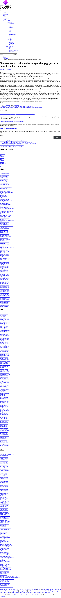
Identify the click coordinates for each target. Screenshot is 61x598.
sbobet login (45, 589)
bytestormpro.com (4, 526)
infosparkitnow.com (4, 324)
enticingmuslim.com (4, 224)
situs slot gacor (57, 589)
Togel (4, 19)
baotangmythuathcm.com (6, 215)
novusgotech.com (4, 414)
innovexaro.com (4, 397)
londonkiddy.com (4, 580)
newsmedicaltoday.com (5, 569)
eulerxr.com (3, 533)
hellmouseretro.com (4, 228)
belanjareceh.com (4, 183)
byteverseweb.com (4, 385)
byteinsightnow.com (4, 293)
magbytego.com (4, 334)
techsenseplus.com (4, 277)
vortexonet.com (3, 465)
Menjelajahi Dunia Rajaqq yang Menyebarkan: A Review (12, 121)
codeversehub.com (4, 383)
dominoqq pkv (56, 591)
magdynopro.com (4, 268)
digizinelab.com (3, 367)
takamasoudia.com (4, 234)
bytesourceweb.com (4, 291)
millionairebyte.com (4, 584)
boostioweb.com (4, 457)
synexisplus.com (4, 463)
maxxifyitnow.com (4, 401)
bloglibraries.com (4, 219)
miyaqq (27, 592)
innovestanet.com (4, 409)
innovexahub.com (4, 467)
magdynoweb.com (4, 373)
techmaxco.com (3, 506)
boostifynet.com (4, 487)
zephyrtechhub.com (4, 436)
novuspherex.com (4, 482)
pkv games (11, 32)
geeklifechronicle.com (5, 516)
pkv (10, 26)
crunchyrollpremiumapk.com (7, 208)
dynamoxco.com (4, 417)
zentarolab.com (3, 440)
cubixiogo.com (3, 429)
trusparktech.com (4, 485)
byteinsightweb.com (4, 255)
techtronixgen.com (4, 259)
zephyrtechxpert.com (5, 365)
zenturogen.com (4, 418)
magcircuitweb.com (4, 262)
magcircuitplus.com (4, 299)
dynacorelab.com (4, 469)
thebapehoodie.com (4, 222)
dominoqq (11, 23)
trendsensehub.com (4, 530)
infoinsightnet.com (4, 336)
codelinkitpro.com (4, 316)
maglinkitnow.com (4, 254)
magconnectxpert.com (5, 361)
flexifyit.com (3, 412)
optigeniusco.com (4, 481)
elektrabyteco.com (4, 359)
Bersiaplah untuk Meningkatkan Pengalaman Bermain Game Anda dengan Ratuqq (17, 114)
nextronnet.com (3, 416)
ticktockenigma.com (4, 532)
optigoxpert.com (4, 491)
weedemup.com (3, 563)
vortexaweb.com (4, 479)
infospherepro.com (4, 517)
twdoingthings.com (4, 235)
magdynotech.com (4, 393)
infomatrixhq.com (4, 349)
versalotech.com (4, 505)
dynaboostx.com (4, 496)
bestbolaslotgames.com (5, 556)
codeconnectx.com (4, 343)
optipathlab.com (4, 459)
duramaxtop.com (4, 232)
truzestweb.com (3, 437)
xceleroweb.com (4, 442)
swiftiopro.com (3, 502)
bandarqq (11, 27)
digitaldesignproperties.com (6, 192)
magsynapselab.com (4, 258)
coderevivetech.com (4, 294)
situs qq (2, 156)
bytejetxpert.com (4, 303)
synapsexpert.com (4, 438)
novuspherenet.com (4, 430)
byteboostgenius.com (5, 387)
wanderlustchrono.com (5, 528)
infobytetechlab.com (5, 287)
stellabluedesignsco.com (5, 236)
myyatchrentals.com (4, 203)
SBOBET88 (6, 18)
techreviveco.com (4, 375)
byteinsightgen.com (4, 282)
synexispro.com (3, 573)
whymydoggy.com (4, 173)
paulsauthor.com (4, 238)
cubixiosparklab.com (5, 350)
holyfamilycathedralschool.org (7, 579)
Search (1, 135)
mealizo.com (3, 195)
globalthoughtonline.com (6, 200)
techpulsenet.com (4, 363)
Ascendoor (49, 594)
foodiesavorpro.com (4, 518)
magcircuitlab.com (4, 355)
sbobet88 (11, 42)
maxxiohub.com (4, 477)
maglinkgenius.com (4, 354)
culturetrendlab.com (4, 529)
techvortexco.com (4, 326)
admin (9, 69)
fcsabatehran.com (4, 230)
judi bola (11, 40)
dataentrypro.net (4, 179)
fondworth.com (3, 188)
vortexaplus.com (4, 428)
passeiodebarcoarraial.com (6, 187)
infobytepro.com (4, 332)
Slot (4, 15)
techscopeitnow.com (5, 301)
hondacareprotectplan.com (6, 210)
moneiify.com (3, 201)
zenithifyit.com (3, 475)
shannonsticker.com (4, 184)
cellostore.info (3, 197)
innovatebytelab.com (5, 331)
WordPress (2, 596)
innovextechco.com (4, 353)
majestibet (22, 592)
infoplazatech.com (4, 328)
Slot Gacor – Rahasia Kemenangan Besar (8, 128)
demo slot (2, 154)
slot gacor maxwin (13, 50)
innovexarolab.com (4, 286)
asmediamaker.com (4, 199)
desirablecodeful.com (5, 239)
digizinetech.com (4, 283)
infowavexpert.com (4, 272)
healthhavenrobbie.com (5, 544)
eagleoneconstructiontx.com (6, 546)
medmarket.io (3, 243)
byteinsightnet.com (4, 339)
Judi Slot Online (10, 46)
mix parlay (11, 43)
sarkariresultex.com (4, 193)
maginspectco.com (4, 305)
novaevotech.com (4, 351)
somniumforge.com (4, 218)
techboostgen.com (4, 318)
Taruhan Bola (9, 39)
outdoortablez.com (4, 244)
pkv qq (10, 589)
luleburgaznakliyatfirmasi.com (7, 220)
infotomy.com (3, 246)
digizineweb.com (4, 342)
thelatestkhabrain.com (5, 191)
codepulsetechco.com (5, 340)
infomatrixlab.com (4, 382)
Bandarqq (5, 14)
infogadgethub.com (4, 315)
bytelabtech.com (4, 320)
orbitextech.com (4, 536)
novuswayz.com (4, 493)
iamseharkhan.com (4, 189)
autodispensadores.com (5, 567)
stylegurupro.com (4, 512)
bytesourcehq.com (4, 338)
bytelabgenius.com (4, 266)
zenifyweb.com (3, 538)
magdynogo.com (4, 306)
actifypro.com (3, 494)
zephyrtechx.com (4, 490)
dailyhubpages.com (4, 552)
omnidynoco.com (4, 434)
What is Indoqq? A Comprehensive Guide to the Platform (13, 141)
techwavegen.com (4, 279)
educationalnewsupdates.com (7, 454)
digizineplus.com (4, 395)
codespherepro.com (4, 289)
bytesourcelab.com (4, 398)
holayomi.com (3, 575)
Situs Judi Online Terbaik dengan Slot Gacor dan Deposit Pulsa (24, 594)
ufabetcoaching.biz (4, 581)
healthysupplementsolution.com (7, 247)
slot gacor (11, 49)
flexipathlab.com (4, 425)
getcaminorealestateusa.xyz (6, 587)
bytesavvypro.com (4, 281)
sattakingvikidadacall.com (6, 554)
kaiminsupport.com (4, 181)
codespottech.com (4, 248)
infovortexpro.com (4, 298)
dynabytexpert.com (4, 410)
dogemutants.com (4, 231)
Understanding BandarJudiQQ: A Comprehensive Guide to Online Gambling (18, 143)
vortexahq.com (3, 474)
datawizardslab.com (4, 513)
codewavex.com (4, 357)
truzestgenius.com (4, 362)
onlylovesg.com (3, 549)
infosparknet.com (4, 399)
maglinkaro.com (4, 377)
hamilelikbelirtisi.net (4, 504)
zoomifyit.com (3, 446)
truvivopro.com (3, 471)
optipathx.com (3, 405)
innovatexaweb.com (4, 322)
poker (10, 31)
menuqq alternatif (4, 589)
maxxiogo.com (3, 413)
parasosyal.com (3, 223)
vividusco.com (3, 473)
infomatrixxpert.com (5, 345)
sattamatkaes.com (4, 207)
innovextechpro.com (5, 260)
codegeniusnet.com (4, 335)
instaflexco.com (3, 497)
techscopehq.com (4, 394)
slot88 (1, 592)
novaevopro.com (4, 483)
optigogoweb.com (4, 444)
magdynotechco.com (5, 323)
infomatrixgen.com (4, 285)
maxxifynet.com (4, 466)
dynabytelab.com (4, 461)
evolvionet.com (3, 462)
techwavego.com (4, 369)
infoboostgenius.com (5, 278)
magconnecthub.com (5, 386)
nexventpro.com (4, 489)
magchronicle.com (4, 251)
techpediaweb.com (4, 264)
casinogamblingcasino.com (6, 211)
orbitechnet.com (4, 432)
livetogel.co (2, 540)
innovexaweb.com (4, 420)
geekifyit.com (3, 205)
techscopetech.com (4, 371)
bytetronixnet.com (4, 302)
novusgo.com (3, 525)
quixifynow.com (4, 402)
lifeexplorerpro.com (4, 524)
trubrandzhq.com (4, 486)
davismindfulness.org (5, 583)
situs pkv (2, 158)
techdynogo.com (4, 250)
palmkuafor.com (4, 177)
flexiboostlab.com (4, 500)
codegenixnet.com (4, 290)
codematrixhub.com (4, 275)
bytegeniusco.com (4, 274)
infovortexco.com (4, 366)
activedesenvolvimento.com (6, 550)
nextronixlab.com (4, 406)
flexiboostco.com (4, 455)
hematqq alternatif (14, 591)
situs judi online (12, 34)
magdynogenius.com (5, 256)
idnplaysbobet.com (4, 553)
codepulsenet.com (4, 391)
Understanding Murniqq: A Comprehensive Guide (12, 145)
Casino (4, 16)
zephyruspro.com (4, 403)
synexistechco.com (4, 470)
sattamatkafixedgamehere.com (7, 557)
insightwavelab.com (4, 522)
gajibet (31, 592)
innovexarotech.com (5, 297)
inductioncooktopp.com (5, 568)
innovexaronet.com (4, 346)
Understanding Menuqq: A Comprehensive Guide (11, 146)
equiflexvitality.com (4, 548)
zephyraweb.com (4, 478)
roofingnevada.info (4, 571)
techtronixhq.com (4, 314)
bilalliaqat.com (3, 565)
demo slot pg (3, 163)
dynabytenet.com (4, 378)
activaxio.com (3, 509)
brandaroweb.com (4, 445)
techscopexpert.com (4, 263)
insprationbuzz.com (4, 185)
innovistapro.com (4, 498)
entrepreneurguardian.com (6, 559)
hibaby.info (2, 560)
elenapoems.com (4, 227)
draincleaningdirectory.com (6, 214)
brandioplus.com (4, 421)
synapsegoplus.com (4, 389)
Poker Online (9, 22)
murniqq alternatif (5, 591)
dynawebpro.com (4, 422)
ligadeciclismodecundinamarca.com (8, 576)
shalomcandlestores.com (5, 204)
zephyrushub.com (4, 458)
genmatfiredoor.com (4, 541)
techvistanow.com (4, 347)
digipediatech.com (4, 252)
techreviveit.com (4, 271)
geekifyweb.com (4, 327)
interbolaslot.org (4, 176)
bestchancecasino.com (5, 564)
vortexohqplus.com (4, 501)
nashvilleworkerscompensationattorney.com (10, 577)
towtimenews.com (4, 212)
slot (10, 47)
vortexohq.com (3, 520)
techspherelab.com (4, 381)
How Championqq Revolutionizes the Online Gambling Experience (16, 142)
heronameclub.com (4, 242)
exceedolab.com (4, 508)
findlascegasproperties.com (6, 542)
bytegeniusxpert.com (5, 330)
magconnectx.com (4, 572)
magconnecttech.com (5, 537)
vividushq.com (3, 426)
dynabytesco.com (4, 510)
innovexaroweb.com (5, 374)
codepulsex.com (4, 370)
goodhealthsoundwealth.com (6, 226)
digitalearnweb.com (4, 175)
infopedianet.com (4, 390)
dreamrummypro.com (5, 180)
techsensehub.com (4, 319)
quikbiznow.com (4, 441)
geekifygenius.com (4, 534)
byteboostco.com (4, 358)
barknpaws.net (3, 196)
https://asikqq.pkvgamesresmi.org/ (42, 592)
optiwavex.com (3, 433)
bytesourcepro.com (4, 379)
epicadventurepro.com (5, 521)
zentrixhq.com (3, 407)
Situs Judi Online (7, 20)
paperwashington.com (5, 561)
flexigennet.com (4, 240)
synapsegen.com (4, 424)
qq (9, 24)
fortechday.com (3, 585)
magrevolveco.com (4, 295)
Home (4, 12)
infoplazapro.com (4, 270)
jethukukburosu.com (5, 216)
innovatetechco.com (4, 267)
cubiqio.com (3, 514)
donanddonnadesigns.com (6, 545)
